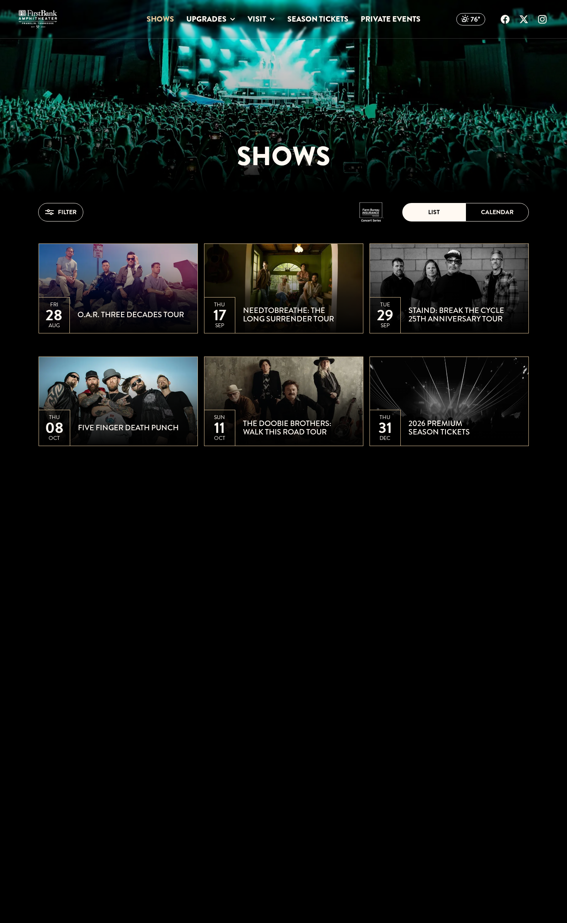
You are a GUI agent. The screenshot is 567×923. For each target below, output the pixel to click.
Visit (257, 19)
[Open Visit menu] (272, 19)
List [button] (434, 212)
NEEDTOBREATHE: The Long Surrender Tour (288, 314)
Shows (160, 19)
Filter (67, 212)
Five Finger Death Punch (128, 428)
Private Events (390, 19)
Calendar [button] (497, 212)
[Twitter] (523, 19)
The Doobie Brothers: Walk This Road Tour (287, 427)
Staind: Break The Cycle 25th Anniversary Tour (456, 314)
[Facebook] (505, 19)
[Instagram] (542, 19)
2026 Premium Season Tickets (439, 427)
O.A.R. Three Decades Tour (131, 315)
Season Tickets (317, 19)
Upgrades (206, 19)
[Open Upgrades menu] (232, 19)
